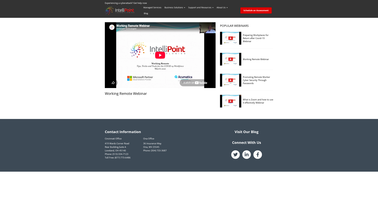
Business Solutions (174, 7)
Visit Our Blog (247, 131)
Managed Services (152, 7)
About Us (221, 7)
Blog (146, 13)
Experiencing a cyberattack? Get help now (126, 2)
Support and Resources (200, 7)
